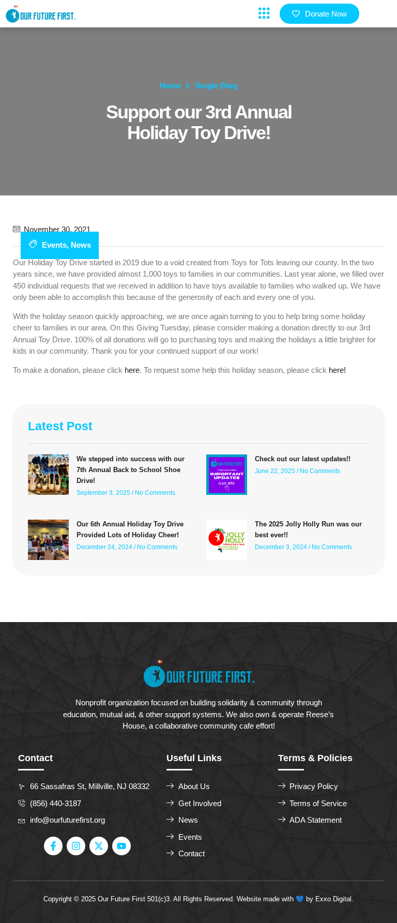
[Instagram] (76, 846)
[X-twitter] (98, 846)
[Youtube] (121, 846)
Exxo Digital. (334, 899)
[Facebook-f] (53, 846)
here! (337, 370)
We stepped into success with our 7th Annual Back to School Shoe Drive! (131, 470)
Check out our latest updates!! (302, 459)
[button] (263, 13)
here (132, 370)
